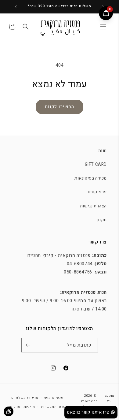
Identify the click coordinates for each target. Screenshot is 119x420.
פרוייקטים (97, 192)
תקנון (101, 220)
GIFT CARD (96, 164)
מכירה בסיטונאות (90, 178)
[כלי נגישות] (8, 411)
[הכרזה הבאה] (16, 6)
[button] (103, 26)
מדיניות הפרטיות (22, 406)
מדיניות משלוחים (24, 397)
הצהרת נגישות (93, 206)
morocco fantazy (89, 404)
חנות (102, 150)
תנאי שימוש (53, 397)
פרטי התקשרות (53, 406)
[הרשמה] (28, 345)
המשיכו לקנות (59, 106)
